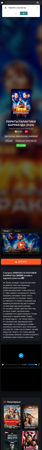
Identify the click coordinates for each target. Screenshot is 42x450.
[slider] (32, 365)
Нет (16, 13)
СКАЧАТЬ (22, 262)
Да (24, 13)
